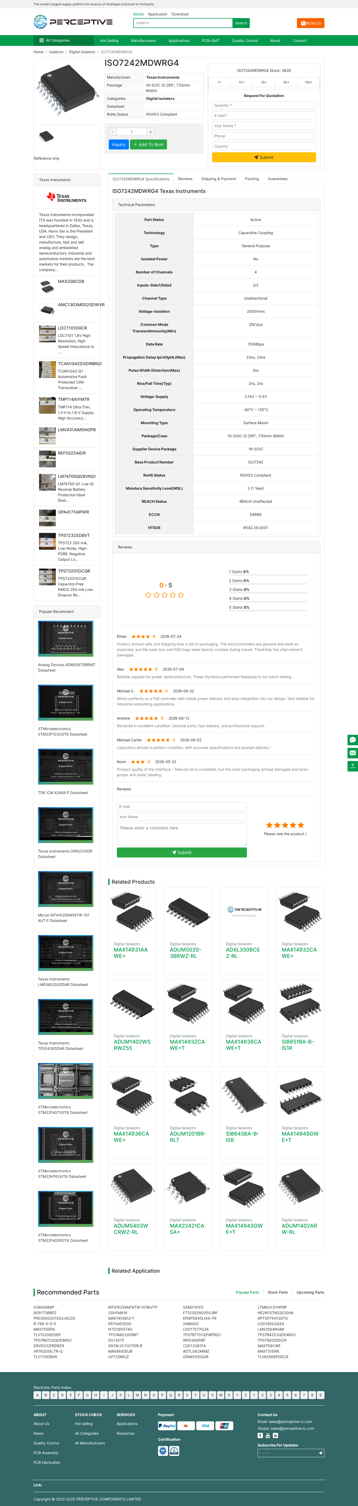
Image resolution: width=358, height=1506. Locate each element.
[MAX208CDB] (48, 287)
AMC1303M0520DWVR (81, 304)
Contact (300, 40)
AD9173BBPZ (45, 1312)
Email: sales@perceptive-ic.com (285, 1421)
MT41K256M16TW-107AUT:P (133, 1307)
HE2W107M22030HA (276, 1312)
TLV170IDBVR (45, 1356)
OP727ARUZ (118, 1356)
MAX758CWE (269, 1345)
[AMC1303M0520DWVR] (48, 310)
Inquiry (119, 144)
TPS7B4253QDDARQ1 (277, 1334)
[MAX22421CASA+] (188, 1187)
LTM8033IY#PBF (272, 1307)
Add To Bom (151, 144)
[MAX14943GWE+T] (244, 1187)
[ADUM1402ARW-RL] (300, 1187)
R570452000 (119, 1323)
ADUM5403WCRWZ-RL (131, 1229)
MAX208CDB (71, 281)
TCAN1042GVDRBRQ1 (80, 363)
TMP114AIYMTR (73, 399)
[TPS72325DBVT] (48, 541)
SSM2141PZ (193, 1307)
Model (138, 14)
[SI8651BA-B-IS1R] (300, 1003)
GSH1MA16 (117, 1312)
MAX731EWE (268, 1351)
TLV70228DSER (47, 1334)
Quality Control (245, 40)
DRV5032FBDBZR (49, 1345)
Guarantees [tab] (278, 178)
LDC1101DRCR (72, 328)
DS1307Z (116, 1340)
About (275, 40)
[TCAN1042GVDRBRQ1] (48, 369)
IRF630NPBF (194, 1340)
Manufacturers (143, 40)
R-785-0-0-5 (45, 1323)
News (38, 1433)
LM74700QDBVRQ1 (77, 476)
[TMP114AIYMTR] (48, 405)
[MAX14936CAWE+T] (244, 1003)
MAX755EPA (44, 1329)
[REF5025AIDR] (48, 459)
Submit (266, 157)
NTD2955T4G (120, 1329)
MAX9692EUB (120, 1351)
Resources (125, 1433)
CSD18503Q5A (271, 1323)
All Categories (57, 40)
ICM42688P (44, 1307)
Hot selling (84, 1423)
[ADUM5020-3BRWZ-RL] (188, 911)
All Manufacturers (90, 1443)
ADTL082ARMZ (196, 1351)
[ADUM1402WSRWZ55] (132, 1003)
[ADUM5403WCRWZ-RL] (132, 1187)
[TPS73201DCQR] (48, 577)
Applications (179, 40)
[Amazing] (301, 825)
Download (180, 14)
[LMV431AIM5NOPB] (48, 435)
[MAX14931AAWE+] (132, 911)
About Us (41, 1423)
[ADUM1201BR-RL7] (188, 1095)
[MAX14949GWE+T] (300, 1095)
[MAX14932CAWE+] (300, 911)
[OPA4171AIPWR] (48, 518)
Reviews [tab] (185, 178)
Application (157, 14)
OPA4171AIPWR (73, 512)
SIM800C (191, 1323)
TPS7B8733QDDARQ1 (53, 1340)
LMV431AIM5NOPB (77, 429)
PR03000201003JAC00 (54, 1318)
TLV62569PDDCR (273, 1356)
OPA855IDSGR (195, 1356)
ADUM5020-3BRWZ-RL (185, 953)
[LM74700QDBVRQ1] (48, 482)
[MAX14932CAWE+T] (188, 1003)
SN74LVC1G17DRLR (125, 1345)
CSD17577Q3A (196, 1329)
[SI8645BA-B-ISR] (244, 1095)
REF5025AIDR (72, 453)
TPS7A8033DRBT (123, 1334)
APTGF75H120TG (273, 1318)
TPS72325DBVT (74, 535)
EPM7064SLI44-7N (199, 1318)
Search (241, 23)
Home (39, 52)
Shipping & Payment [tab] (218, 178)
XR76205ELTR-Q (48, 1351)
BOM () (314, 23)
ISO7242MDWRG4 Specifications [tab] (141, 179)
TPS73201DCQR (74, 571)
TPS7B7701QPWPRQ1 (202, 1334)
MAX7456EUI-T (121, 1318)
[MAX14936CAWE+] (132, 1095)
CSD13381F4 (194, 1345)
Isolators (56, 52)
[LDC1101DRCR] (48, 334)
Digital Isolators (82, 52)
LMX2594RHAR (271, 1329)
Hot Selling (109, 40)
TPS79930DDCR (272, 1340)
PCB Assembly (46, 1452)
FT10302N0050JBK (200, 1312)
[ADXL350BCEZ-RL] (244, 911)
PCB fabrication (47, 1462)
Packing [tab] (252, 178)
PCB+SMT (211, 40)
